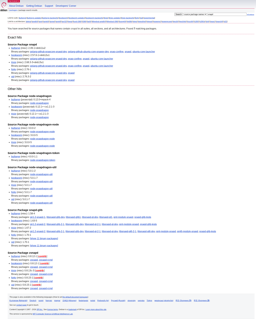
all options (250, 14)
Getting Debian (34, 6)
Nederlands (83, 301)
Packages (13, 1)
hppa (70, 21)
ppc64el (183, 21)
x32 (225, 21)
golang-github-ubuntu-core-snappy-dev (88, 51)
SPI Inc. (40, 309)
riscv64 (190, 21)
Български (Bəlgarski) (18, 301)
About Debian (16, 6)
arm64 (46, 21)
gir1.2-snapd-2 (37, 224)
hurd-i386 (77, 21)
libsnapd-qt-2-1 (93, 224)
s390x (202, 21)
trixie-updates (114, 18)
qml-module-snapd (123, 217)
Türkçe (149, 301)
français (49, 301)
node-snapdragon (39, 103)
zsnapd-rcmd (46, 260)
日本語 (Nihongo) (69, 301)
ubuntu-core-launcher (143, 51)
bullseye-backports (50, 18)
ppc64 (175, 21)
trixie (106, 18)
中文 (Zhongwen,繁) (202, 301)
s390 (197, 21)
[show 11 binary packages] (44, 238)
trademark (72, 309)
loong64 (122, 21)
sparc (212, 21)
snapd (128, 51)
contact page (21, 305)
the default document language (75, 297)
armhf (58, 21)
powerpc (157, 21)
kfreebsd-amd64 (98, 21)
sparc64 (219, 21)
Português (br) (103, 301)
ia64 (89, 21)
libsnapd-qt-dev (90, 217)
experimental (149, 18)
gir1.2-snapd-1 (37, 217)
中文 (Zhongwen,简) (184, 301)
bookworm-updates (76, 18)
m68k (129, 21)
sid (141, 18)
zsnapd (34, 260)
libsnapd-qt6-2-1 (127, 231)
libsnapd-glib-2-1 (55, 224)
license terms (52, 309)
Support (49, 6)
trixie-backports (127, 18)
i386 (84, 21)
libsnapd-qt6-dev (146, 231)
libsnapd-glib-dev (56, 217)
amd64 (35, 21)
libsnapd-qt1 (105, 217)
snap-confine (117, 51)
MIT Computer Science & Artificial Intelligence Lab (53, 314)
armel (52, 21)
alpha (28, 21)
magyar (57, 301)
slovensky (132, 301)
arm (40, 21)
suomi (41, 301)
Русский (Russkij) (118, 301)
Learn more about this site (95, 309)
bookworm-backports (94, 18)
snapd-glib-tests (142, 217)
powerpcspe (167, 21)
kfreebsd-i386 (112, 21)
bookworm (63, 18)
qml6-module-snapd (187, 231)
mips (135, 21)
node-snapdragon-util (41, 174)
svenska (141, 301)
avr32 (64, 21)
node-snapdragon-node (42, 131)
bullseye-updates (34, 18)
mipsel (149, 21)
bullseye (22, 18)
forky (137, 18)
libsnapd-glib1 (73, 217)
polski (92, 301)
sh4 (207, 21)
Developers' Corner (66, 6)
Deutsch (33, 301)
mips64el (142, 21)
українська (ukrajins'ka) (163, 301)
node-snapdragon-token (42, 160)
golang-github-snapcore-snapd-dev (48, 51)
